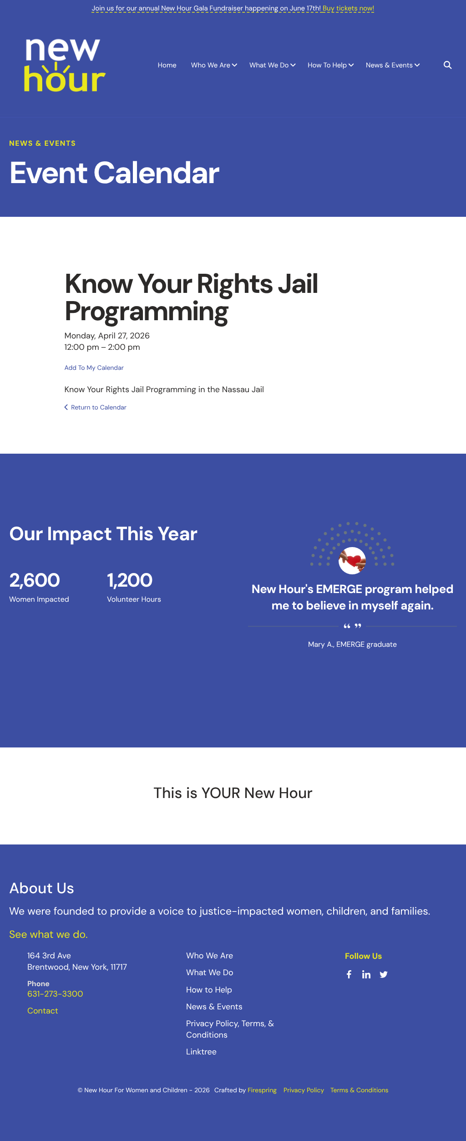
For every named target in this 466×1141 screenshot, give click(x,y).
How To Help (327, 65)
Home (167, 65)
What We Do (269, 65)
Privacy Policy (304, 1090)
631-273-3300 (55, 993)
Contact (42, 1010)
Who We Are (210, 65)
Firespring (262, 1090)
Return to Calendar (99, 408)
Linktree (201, 1051)
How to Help (209, 989)
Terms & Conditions (359, 1090)
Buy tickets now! (348, 8)
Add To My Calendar (94, 368)
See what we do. (48, 934)
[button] (448, 65)
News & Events (389, 65)
